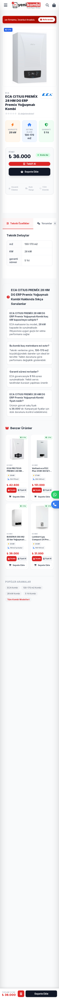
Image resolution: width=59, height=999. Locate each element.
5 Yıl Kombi (30, 593)
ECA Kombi (12, 587)
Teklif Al (31, 163)
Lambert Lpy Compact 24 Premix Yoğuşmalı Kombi (42, 539)
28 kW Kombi (13, 593)
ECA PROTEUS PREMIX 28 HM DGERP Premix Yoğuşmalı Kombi (16, 472)
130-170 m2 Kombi (32, 587)
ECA (7, 93)
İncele (12, 490)
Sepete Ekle (32, 171)
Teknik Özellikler (19, 223)
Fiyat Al (23, 490)
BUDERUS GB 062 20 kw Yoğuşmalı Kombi (15, 539)
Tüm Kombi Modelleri (18, 599)
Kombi (10, 465)
